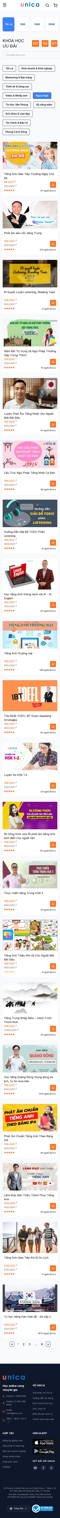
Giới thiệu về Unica (42, 1392)
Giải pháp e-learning (13, 1445)
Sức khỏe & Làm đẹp (18, 113)
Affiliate (6, 1466)
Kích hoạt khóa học (43, 1403)
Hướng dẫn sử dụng (43, 1398)
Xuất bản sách (10, 1461)
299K (51, 24)
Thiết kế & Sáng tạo (17, 86)
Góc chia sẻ (39, 1408)
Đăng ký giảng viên (13, 1440)
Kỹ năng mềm (44, 104)
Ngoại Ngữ (42, 95)
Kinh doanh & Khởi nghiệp (37, 68)
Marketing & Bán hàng (19, 77)
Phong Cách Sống (16, 131)
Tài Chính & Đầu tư (17, 122)
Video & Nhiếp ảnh (17, 95)
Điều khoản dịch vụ (43, 1413)
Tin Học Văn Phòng (17, 104)
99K (22, 24)
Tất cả (8, 24)
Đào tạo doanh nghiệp (14, 1451)
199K (37, 24)
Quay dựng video (11, 1456)
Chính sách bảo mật (43, 1419)
